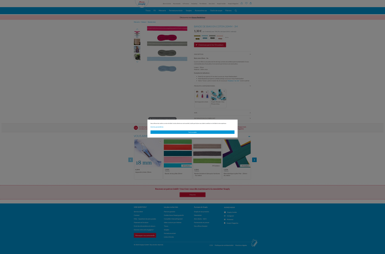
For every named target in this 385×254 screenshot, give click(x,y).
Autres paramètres (156, 127)
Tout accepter (192, 132)
